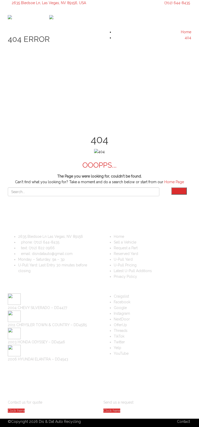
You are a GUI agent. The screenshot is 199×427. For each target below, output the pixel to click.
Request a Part (126, 248)
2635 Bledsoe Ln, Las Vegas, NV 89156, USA (49, 3)
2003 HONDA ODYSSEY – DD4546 (36, 342)
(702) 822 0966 (42, 248)
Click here (16, 411)
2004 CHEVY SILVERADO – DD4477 (37, 308)
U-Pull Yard (123, 259)
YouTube (121, 353)
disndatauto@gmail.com (52, 254)
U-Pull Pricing (125, 265)
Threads (120, 331)
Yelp (117, 348)
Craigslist (121, 296)
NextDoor (122, 319)
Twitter (119, 342)
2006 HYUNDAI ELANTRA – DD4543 (38, 359)
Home (119, 236)
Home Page (174, 182)
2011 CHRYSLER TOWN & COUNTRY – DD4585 (47, 325)
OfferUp (120, 325)
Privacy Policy (125, 276)
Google (120, 308)
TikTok (119, 336)
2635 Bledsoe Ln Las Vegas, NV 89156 (50, 236)
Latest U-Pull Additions (133, 271)
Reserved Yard (126, 254)
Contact (183, 421)
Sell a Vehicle (125, 242)
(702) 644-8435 (176, 3)
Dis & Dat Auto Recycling (60, 421)
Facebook (122, 302)
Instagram (122, 313)
